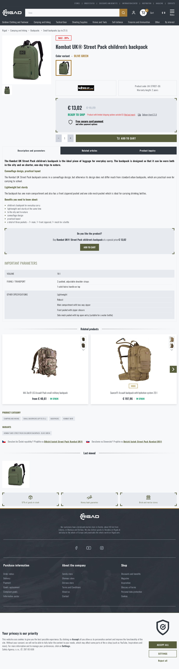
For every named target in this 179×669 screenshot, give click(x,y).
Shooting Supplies (80, 22)
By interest (170, 22)
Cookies (124, 596)
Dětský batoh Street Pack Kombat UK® (63, 441)
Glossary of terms (128, 587)
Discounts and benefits (108, 3)
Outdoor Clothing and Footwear (15, 22)
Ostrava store (68, 582)
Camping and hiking (42, 22)
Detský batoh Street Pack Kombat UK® (142, 441)
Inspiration (146, 3)
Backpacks (35, 30)
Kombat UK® (68, 418)
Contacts (171, 3)
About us (66, 591)
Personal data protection (131, 591)
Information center (129, 3)
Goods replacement (11, 587)
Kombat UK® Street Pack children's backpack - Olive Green (27, 433)
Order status (89, 3)
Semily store (67, 574)
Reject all (162, 660)
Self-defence (117, 22)
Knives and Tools (100, 22)
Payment (7, 582)
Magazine (159, 3)
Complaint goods (10, 591)
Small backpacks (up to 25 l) (55, 30)
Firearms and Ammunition (139, 22)
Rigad (4, 30)
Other (157, 22)
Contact (65, 596)
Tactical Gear (61, 22)
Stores (77, 3)
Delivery (6, 578)
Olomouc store (68, 578)
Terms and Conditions (71, 587)
